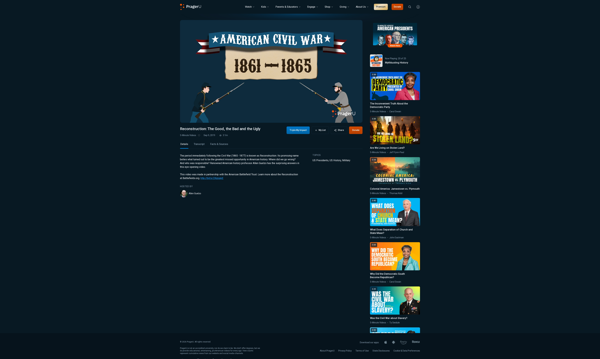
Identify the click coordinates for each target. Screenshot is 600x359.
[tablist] (271, 145)
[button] (186, 117)
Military (346, 160)
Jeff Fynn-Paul (396, 152)
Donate (397, 6)
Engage (311, 6)
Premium (381, 6)
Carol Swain (395, 111)
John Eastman (396, 237)
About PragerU (327, 350)
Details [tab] (184, 144)
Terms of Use (362, 350)
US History (335, 160)
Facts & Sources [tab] (219, 144)
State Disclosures (381, 350)
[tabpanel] (271, 175)
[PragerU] (190, 7)
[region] (271, 71)
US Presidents (320, 160)
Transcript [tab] (199, 144)
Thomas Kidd (395, 193)
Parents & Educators (286, 6)
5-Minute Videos (188, 135)
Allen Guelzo (195, 193)
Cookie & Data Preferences (406, 350)
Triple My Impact (298, 130)
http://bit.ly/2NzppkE (211, 178)
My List (322, 130)
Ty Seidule (394, 322)
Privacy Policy (345, 350)
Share (341, 130)
